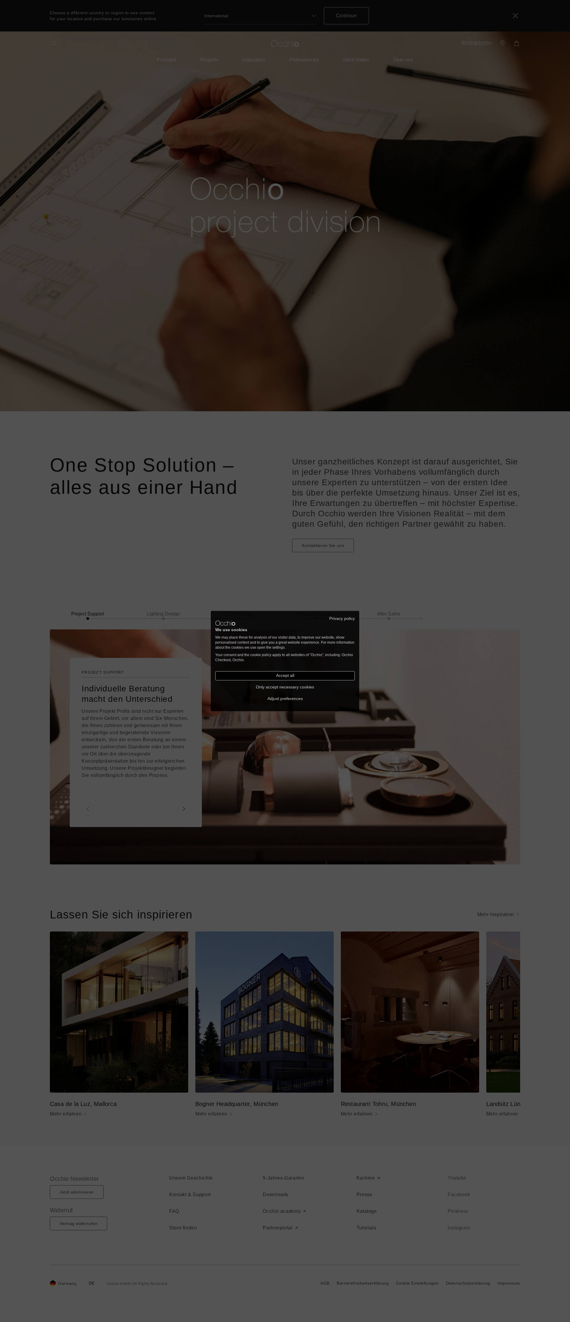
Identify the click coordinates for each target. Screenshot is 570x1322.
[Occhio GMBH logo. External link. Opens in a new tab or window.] (225, 623)
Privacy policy (342, 618)
